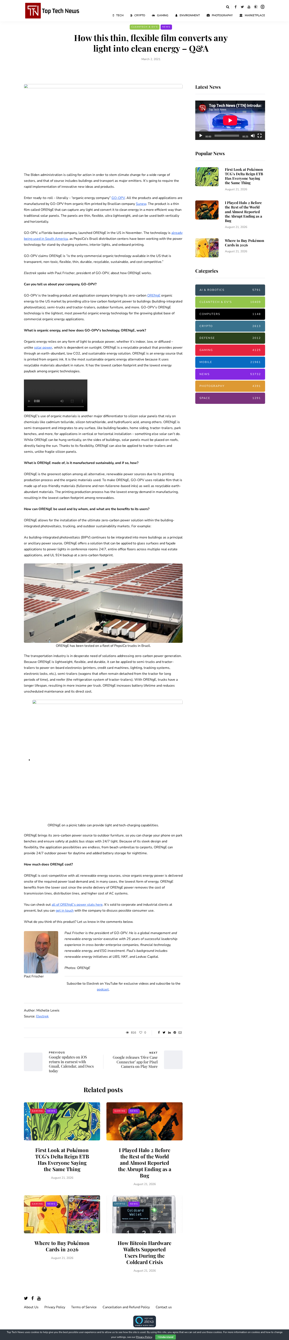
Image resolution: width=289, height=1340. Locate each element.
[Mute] (253, 136)
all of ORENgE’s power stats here (77, 904)
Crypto (139, 15)
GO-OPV (118, 198)
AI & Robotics (230, 290)
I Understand (165, 1337)
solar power (43, 347)
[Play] (201, 136)
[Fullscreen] (259, 136)
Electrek (42, 1016)
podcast (103, 989)
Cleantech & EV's (144, 26)
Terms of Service (84, 1307)
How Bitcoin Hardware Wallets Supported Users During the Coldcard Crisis (144, 1252)
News (166, 26)
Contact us (164, 1307)
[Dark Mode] (256, 7)
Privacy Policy (54, 1307)
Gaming (162, 15)
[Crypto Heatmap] (262, 7)
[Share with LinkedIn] (169, 1033)
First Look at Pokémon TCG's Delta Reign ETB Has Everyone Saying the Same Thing (62, 1159)
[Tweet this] (164, 1033)
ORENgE (153, 295)
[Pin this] (174, 1033)
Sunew (141, 203)
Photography (222, 15)
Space (230, 398)
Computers (230, 314)
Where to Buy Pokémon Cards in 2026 (61, 1246)
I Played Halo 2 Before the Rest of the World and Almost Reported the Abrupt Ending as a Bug (144, 1163)
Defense (230, 338)
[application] (230, 120)
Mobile (230, 362)
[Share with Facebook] (158, 1033)
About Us (31, 1307)
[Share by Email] (180, 1033)
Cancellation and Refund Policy (126, 1307)
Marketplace (255, 15)
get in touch (65, 910)
